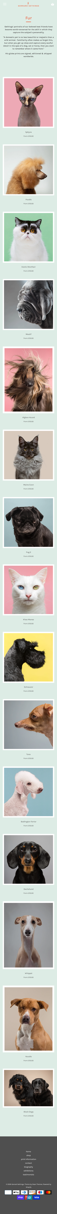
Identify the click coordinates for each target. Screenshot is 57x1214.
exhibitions (28, 1171)
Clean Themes (37, 1184)
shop (28, 1155)
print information (28, 1159)
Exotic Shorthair (29, 267)
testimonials (28, 1174)
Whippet (28, 973)
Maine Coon (28, 485)
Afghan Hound (28, 417)
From (28, 136)
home (28, 1151)
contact (28, 1163)
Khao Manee (28, 619)
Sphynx (28, 132)
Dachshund (28, 889)
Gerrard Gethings (18, 1184)
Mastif (28, 334)
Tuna (28, 754)
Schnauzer (28, 687)
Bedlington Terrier (28, 821)
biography (28, 1167)
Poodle (29, 199)
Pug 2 (28, 552)
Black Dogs (28, 1112)
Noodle (28, 1056)
